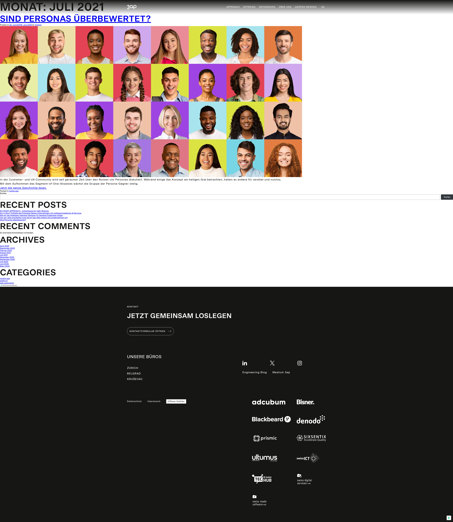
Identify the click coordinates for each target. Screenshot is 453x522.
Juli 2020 (4, 262)
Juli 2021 (4, 255)
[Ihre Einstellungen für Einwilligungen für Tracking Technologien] (449, 518)
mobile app (14, 191)
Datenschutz (134, 401)
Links (271, 402)
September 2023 (7, 248)
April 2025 (4, 246)
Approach (233, 7)
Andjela (38, 25)
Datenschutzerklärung (9, 285)
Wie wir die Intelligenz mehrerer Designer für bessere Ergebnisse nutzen (31, 215)
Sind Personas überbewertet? (75, 19)
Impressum (154, 401)
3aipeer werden (306, 7)
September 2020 (7, 259)
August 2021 (5, 253)
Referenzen (267, 7)
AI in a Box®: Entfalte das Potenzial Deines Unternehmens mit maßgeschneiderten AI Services (40, 213)
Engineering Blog (254, 372)
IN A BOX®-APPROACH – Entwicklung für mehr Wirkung (24, 211)
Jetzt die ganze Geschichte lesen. (23, 187)
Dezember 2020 (7, 257)
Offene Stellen (176, 401)
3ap (131, 7)
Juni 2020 (4, 264)
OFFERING (249, 7)
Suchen (3, 193)
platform (4, 281)
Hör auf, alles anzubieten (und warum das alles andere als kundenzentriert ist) (34, 218)
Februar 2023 (6, 250)
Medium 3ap (281, 372)
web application (7, 283)
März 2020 (5, 266)
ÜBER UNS (285, 7)
